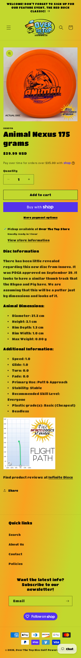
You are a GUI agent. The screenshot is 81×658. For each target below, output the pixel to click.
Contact (15, 554)
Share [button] (13, 490)
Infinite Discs (60, 477)
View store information (28, 240)
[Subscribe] (67, 601)
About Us (16, 544)
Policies (16, 563)
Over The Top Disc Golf (31, 650)
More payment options (40, 217)
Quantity (10, 170)
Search (15, 534)
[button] (8, 27)
